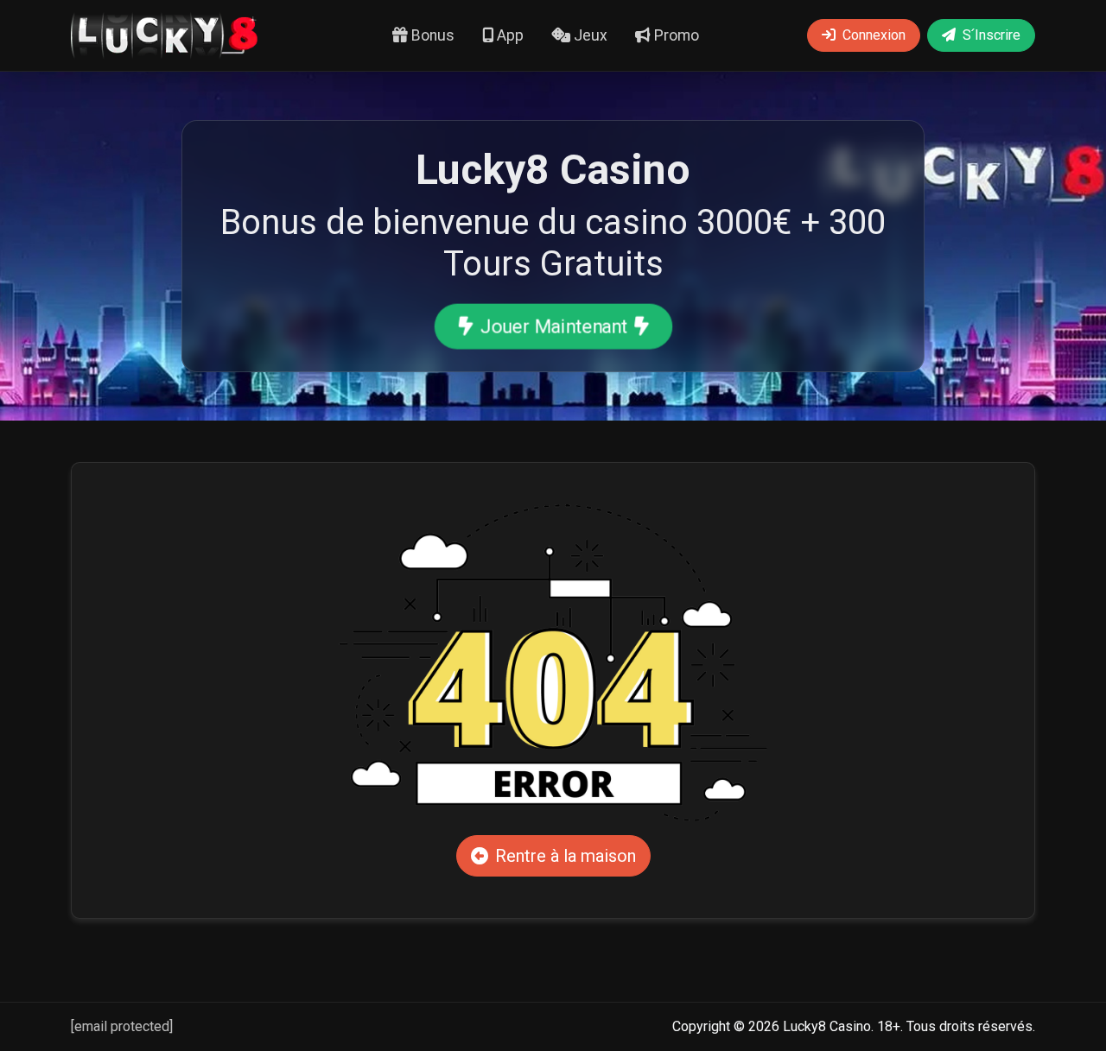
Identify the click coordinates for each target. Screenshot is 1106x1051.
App (508, 35)
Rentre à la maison (565, 855)
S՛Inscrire (991, 35)
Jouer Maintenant (553, 326)
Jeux (588, 35)
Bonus (431, 35)
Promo (675, 35)
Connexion (874, 35)
